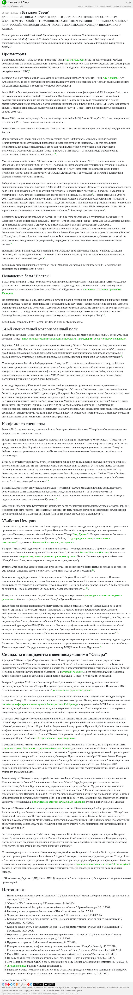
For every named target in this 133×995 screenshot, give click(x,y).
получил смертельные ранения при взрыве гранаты (47, 556)
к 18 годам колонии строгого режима (55, 738)
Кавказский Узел (18, 2)
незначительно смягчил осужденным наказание (58, 801)
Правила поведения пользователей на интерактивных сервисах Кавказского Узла (40, 993)
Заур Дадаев (80, 534)
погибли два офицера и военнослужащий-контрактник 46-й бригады (40, 704)
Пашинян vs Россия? (104, 6)
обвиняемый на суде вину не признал (53, 542)
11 (101, 512)
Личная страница (16, 965)
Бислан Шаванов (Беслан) (94, 552)
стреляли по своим (72, 671)
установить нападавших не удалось (72, 690)
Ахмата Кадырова (75, 59)
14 (87, 588)
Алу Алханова (111, 77)
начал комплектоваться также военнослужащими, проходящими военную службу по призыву (74, 338)
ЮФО (21, 6)
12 (88, 533)
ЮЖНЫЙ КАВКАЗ (13, 6)
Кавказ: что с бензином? (86, 6)
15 (117, 632)
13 (93, 569)
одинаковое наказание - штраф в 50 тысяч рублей (103, 864)
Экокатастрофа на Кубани (122, 6)
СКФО (4, 6)
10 (55, 498)
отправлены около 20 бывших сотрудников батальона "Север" (36, 748)
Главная (128, 2)
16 (100, 646)
